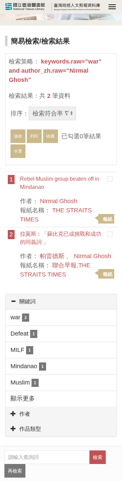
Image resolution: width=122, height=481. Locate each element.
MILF (21, 349)
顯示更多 (23, 398)
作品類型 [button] (30, 429)
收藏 (50, 136)
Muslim (23, 382)
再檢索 (15, 471)
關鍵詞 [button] (27, 301)
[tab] (61, 301)
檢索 (97, 457)
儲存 (18, 136)
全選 (18, 151)
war (19, 317)
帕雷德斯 (52, 256)
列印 (34, 136)
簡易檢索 (25, 41)
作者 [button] (24, 414)
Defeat (23, 333)
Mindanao (27, 366)
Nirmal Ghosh (58, 201)
